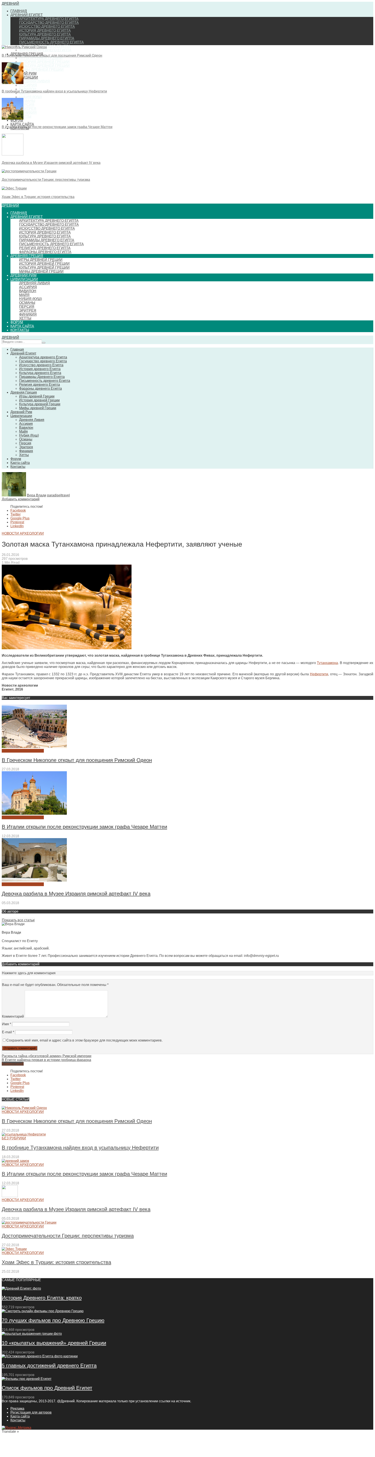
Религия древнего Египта (45, 248)
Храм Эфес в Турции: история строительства (38, 197)
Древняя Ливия (34, 81)
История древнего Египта (45, 30)
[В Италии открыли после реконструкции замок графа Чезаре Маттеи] (12, 118)
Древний (10, 3)
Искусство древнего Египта (47, 26)
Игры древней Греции (40, 58)
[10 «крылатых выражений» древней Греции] (32, 1333)
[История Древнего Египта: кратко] (21, 1288)
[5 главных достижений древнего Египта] (40, 1356)
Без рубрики (14, 1138)
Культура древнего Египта (45, 34)
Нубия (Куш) (30, 97)
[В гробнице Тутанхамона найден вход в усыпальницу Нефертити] (12, 83)
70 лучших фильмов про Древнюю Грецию (53, 1320)
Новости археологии (23, 533)
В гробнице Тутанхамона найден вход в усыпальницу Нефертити (54, 91)
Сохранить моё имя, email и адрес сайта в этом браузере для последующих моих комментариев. (84, 1040)
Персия (26, 105)
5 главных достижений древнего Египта (49, 1365)
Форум (16, 322)
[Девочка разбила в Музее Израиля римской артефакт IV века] (12, 154)
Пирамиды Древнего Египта (46, 38)
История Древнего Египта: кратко (42, 1298)
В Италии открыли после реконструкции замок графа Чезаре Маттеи (57, 127)
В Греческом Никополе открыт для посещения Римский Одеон (52, 55)
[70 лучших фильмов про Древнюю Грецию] (43, 1311)
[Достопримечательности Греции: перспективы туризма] (29, 171)
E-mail (8, 1032)
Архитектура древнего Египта (49, 19)
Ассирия (28, 85)
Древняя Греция (26, 256)
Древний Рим (23, 73)
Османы (27, 101)
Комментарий (13, 1016)
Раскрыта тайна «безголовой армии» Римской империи (46, 1056)
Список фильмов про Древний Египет (47, 1388)
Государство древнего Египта (49, 23)
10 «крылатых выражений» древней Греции (54, 1343)
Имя (6, 1024)
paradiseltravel (58, 495)
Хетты (25, 116)
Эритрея (27, 108)
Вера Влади (36, 495)
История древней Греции (44, 62)
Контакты (19, 330)
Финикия (28, 112)
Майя (24, 295)
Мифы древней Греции (41, 69)
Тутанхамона (327, 663)
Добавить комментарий (20, 499)
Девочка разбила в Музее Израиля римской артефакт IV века (51, 163)
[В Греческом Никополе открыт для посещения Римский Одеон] (24, 47)
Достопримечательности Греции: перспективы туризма (46, 179)
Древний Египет (26, 15)
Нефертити (319, 674)
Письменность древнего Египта (51, 42)
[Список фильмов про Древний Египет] (26, 1379)
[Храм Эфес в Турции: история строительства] (14, 188)
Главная (18, 11)
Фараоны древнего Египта (45, 50)
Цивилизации (24, 77)
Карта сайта (22, 124)
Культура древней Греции (44, 66)
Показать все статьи (18, 920)
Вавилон (27, 89)
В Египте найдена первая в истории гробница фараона (46, 1060)
